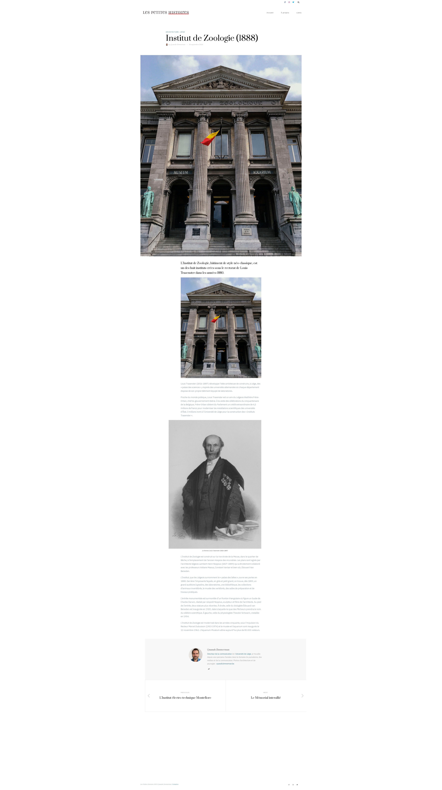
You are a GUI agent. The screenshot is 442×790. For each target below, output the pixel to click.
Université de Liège (243, 654)
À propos (285, 13)
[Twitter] (297, 784)
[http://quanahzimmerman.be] (208, 669)
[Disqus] (221, 740)
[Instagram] (293, 784)
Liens (299, 13)
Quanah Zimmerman (178, 44)
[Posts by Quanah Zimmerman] (167, 44)
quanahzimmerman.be (225, 663)
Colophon (175, 784)
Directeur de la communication (219, 654)
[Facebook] (289, 784)
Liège (182, 32)
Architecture (172, 32)
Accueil (270, 13)
